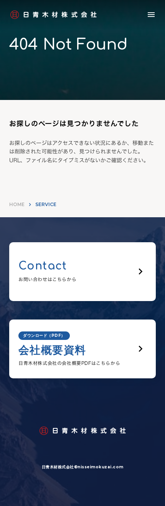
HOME (17, 204)
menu (151, 14)
